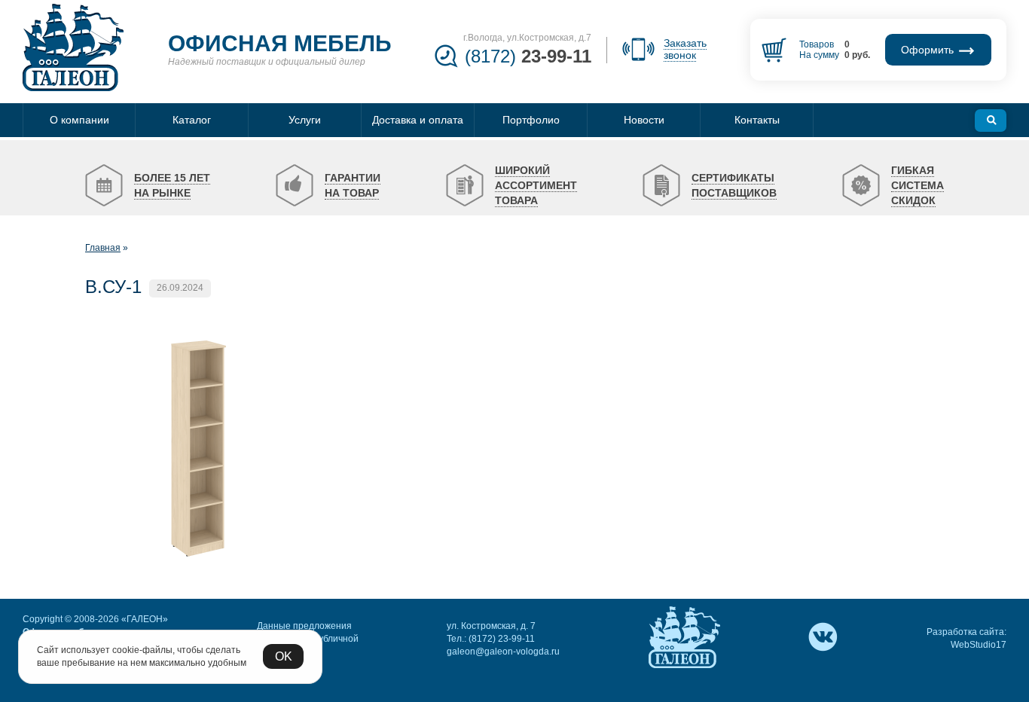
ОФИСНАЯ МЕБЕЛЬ (280, 43)
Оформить (929, 50)
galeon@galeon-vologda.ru (503, 651)
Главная (103, 248)
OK (283, 656)
